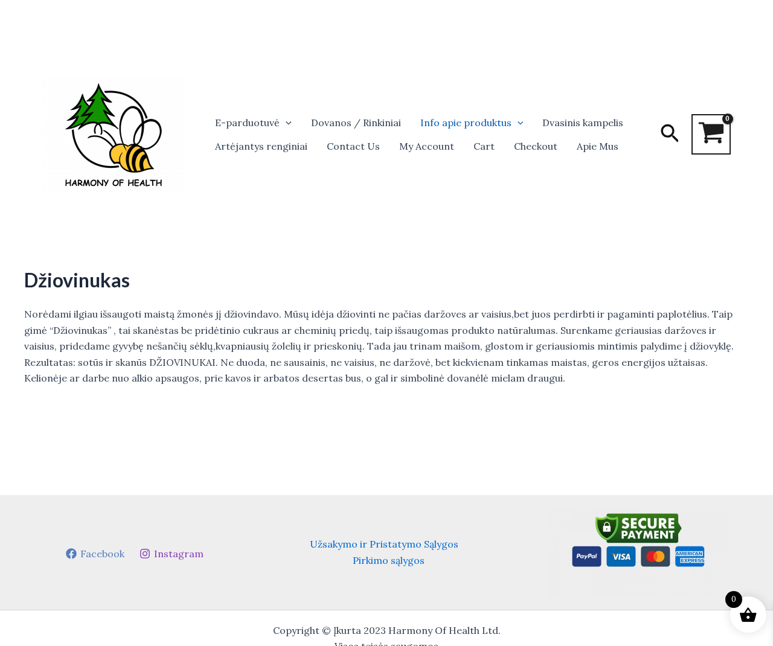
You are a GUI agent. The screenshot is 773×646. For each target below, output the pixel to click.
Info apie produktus (466, 123)
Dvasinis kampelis (582, 123)
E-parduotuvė (247, 123)
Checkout (535, 146)
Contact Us (353, 146)
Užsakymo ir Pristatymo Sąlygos (384, 544)
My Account (426, 146)
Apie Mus (597, 146)
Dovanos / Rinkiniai (356, 123)
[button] (286, 123)
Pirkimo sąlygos (389, 560)
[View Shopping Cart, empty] (711, 134)
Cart (484, 146)
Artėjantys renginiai (261, 146)
